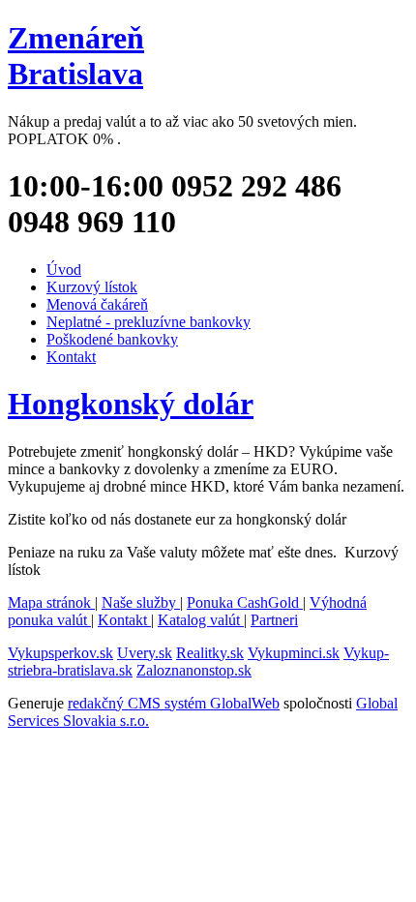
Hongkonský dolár (130, 403)
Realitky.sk (210, 653)
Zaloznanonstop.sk (194, 670)
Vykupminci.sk (294, 653)
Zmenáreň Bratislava (76, 55)
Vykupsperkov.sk (60, 653)
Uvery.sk (144, 653)
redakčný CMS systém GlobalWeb (174, 703)
